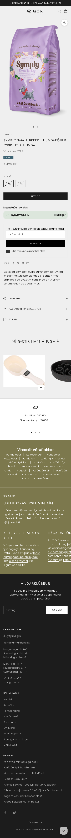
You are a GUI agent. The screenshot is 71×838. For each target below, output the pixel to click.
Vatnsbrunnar (51, 474)
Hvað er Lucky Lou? (15, 779)
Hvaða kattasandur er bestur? (21, 801)
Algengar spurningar (16, 739)
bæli (35, 557)
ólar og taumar (18, 561)
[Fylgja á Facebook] (5, 812)
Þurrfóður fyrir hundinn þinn (19, 767)
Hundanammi (30, 466)
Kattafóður (10, 458)
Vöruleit (8, 699)
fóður (36, 553)
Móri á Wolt (10, 745)
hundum (53, 560)
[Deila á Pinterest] (23, 263)
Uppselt (35, 196)
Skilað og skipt (12, 733)
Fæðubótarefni (42, 470)
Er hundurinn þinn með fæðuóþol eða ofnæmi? (32, 790)
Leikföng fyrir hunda (53, 458)
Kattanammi (30, 474)
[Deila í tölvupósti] (27, 263)
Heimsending (11, 711)
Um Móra (9, 728)
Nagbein (22, 470)
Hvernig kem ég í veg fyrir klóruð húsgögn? (29, 784)
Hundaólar (53, 454)
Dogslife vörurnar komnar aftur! (22, 796)
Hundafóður (13, 454)
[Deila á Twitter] (18, 263)
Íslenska (34, 822)
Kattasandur (34, 454)
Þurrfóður (39, 462)
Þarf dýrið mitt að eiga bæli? (20, 762)
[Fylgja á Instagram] (14, 812)
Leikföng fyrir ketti (18, 462)
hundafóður (55, 552)
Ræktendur (10, 722)
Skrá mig (57, 610)
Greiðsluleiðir (11, 716)
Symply (7, 134)
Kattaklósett (41, 478)
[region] (35, 416)
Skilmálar (8, 705)
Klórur (25, 478)
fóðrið (56, 540)
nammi (7, 557)
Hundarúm (29, 458)
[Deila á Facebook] (13, 263)
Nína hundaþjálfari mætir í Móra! (23, 773)
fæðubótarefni (22, 557)
